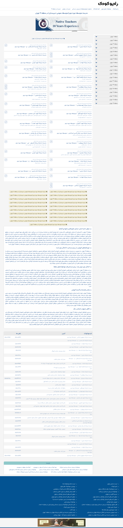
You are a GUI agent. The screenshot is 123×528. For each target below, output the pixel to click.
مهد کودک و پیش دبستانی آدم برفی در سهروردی (45, 467)
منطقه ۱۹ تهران (114, 103)
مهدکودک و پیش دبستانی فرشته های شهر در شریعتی (75, 469)
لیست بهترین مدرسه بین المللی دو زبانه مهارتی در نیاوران (102, 515)
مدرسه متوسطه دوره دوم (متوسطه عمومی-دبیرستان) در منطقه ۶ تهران (27, 217)
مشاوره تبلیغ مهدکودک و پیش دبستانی (82, 9)
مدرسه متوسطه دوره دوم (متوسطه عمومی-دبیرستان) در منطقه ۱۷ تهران (68, 206)
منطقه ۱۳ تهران (113, 81)
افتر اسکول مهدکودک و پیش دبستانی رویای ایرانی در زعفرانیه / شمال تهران (100, 505)
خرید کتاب (72, 510)
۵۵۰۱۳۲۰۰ (18, 388)
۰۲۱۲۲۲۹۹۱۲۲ (74, 31)
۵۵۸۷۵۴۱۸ (18, 375)
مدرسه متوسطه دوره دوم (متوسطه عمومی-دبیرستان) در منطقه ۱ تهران (67, 191)
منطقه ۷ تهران (114, 59)
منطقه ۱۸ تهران (113, 100)
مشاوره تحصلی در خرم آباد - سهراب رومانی (64, 515)
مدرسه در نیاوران (66, 9)
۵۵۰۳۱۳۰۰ (18, 355)
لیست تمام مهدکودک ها (69, 484)
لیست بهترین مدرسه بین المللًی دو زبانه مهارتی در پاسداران (102, 512)
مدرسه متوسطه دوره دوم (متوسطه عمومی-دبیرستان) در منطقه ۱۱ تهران (67, 195)
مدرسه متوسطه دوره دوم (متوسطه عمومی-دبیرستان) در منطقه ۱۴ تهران (27, 199)
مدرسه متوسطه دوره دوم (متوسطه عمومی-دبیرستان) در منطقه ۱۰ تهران (28, 191)
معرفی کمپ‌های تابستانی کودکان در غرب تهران (105, 499)
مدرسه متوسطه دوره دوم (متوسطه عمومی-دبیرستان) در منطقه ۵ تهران (67, 217)
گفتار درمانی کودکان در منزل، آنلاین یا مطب (64, 492)
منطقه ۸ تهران (114, 62)
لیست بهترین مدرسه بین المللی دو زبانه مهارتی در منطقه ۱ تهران (59, 512)
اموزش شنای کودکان (112, 502)
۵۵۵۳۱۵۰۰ (18, 429)
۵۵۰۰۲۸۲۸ (18, 406)
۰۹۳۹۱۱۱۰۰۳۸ (48, 31)
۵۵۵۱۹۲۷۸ (18, 398)
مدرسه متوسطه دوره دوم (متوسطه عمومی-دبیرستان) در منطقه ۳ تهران (67, 213)
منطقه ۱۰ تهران (114, 70)
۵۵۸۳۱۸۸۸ (18, 403)
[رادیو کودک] (108, 4)
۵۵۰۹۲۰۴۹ (18, 344)
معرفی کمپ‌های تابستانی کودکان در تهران (64, 494)
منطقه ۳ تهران (114, 44)
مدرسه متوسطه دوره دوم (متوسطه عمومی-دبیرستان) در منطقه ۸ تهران (27, 221)
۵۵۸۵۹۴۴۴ (18, 426)
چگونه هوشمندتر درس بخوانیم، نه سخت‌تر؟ (63, 499)
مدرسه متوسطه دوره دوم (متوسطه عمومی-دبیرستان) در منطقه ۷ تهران (67, 221)
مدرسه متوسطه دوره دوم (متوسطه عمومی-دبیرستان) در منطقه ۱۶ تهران (27, 202)
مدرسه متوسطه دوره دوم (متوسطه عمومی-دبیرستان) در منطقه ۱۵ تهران (68, 202)
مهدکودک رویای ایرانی (69, 502)
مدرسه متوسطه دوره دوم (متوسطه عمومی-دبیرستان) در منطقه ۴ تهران (27, 213)
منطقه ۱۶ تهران (114, 92)
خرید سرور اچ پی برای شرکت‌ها (109, 510)
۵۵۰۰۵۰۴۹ (18, 391)
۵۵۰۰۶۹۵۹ (7, 337)
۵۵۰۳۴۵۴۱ (18, 363)
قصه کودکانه (96, 9)
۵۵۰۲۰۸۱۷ (18, 350)
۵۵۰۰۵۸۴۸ (18, 337)
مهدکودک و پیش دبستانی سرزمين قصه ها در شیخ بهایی (22, 469)
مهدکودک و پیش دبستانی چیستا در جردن (49, 469)
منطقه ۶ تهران (114, 55)
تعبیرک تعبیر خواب (112, 507)
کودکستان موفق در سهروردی (23, 467)
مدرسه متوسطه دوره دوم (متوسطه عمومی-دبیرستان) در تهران (47, 38)
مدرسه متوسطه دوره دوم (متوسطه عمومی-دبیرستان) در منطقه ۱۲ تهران (28, 195)
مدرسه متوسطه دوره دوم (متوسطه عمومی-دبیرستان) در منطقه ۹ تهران (47, 224)
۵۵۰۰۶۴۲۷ (18, 367)
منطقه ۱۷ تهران (113, 96)
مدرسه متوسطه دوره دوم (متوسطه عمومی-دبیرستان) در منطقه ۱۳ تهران (68, 199)
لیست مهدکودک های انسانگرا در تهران (107, 489)
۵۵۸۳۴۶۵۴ (18, 409)
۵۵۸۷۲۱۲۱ (18, 385)
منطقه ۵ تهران (114, 51)
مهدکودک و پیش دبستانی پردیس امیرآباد (70, 467)
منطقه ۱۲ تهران (114, 77)
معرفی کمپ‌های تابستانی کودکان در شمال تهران (105, 497)
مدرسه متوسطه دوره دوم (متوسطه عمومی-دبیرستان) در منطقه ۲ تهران (27, 210)
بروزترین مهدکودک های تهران (67, 486)
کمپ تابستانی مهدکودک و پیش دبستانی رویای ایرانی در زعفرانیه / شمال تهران (58, 505)
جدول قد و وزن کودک (69, 507)
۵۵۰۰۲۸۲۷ (18, 394)
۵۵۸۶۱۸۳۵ (18, 347)
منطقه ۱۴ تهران (113, 85)
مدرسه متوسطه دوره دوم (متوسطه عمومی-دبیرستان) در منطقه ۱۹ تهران (67, 210)
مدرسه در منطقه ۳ (56, 9)
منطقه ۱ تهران (114, 37)
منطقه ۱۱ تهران (114, 74)
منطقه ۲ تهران (114, 40)
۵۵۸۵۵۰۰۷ (18, 413)
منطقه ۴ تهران (114, 48)
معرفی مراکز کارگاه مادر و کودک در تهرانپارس (64, 489)
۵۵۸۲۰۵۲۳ (18, 358)
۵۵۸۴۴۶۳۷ (18, 378)
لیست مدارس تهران (112, 484)
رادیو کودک (115, 9)
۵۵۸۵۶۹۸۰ (7, 378)
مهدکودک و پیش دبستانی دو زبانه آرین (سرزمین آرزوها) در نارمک (32, 472)
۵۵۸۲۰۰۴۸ (18, 372)
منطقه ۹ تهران (114, 66)
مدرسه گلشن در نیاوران (111, 494)
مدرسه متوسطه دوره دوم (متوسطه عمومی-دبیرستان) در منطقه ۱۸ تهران (27, 206)
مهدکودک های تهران (106, 9)
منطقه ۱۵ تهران (113, 88)
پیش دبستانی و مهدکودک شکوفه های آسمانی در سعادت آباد (65, 472)
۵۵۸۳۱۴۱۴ (18, 421)
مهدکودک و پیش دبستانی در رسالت (108, 492)
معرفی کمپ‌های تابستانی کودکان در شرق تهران (63, 497)
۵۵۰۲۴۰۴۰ (18, 381)
